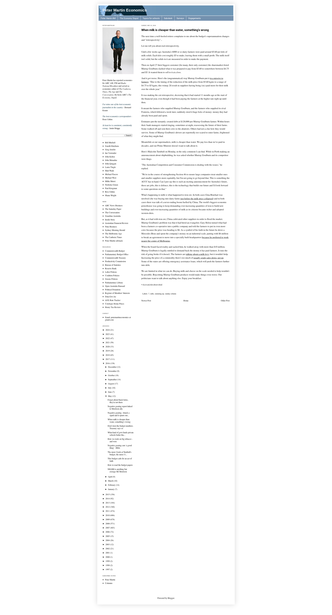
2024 (108, 329)
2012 (108, 506)
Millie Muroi (110, 181)
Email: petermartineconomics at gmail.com (118, 318)
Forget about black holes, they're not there (118, 401)
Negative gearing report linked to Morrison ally (120, 407)
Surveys (180, 18)
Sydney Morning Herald (115, 230)
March (111, 480)
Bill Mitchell (110, 142)
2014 (108, 498)
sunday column (170, 293)
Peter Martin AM (108, 18)
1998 (108, 565)
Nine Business (111, 226)
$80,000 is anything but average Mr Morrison (117, 470)
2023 (108, 334)
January (111, 489)
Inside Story (110, 219)
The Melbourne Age (113, 233)
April (110, 476)
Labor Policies (111, 272)
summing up (159, 293)
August (111, 383)
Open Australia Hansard (115, 286)
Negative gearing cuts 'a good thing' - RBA (120, 446)
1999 (108, 561)
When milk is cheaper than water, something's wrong (175, 30)
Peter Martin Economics (124, 10)
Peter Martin (110, 579)
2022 (108, 338)
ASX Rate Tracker (112, 300)
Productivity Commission (115, 261)
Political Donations (113, 289)
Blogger (171, 598)
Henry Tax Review (113, 307)
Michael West (110, 177)
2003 (108, 544)
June (110, 391)
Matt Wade (109, 170)
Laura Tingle (110, 167)
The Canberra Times (113, 237)
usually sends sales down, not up (208, 257)
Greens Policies (111, 279)
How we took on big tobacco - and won (120, 440)
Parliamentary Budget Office (116, 254)
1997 (108, 569)
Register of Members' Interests (117, 293)
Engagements (194, 18)
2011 (108, 511)
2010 (108, 515)
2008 (108, 523)
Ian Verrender (110, 153)
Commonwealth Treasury (115, 257)
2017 (108, 359)
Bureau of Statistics (113, 265)
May (110, 396)
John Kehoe (110, 156)
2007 (108, 527)
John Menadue (111, 160)
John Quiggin (110, 163)
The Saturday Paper (113, 209)
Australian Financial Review (116, 223)
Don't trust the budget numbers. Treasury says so (120, 427)
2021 (108, 342)
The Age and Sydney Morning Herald (152, 284)
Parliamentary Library (114, 282)
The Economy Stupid (129, 18)
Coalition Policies (112, 275)
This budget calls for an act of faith (120, 459)
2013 (108, 502)
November (112, 371)
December (112, 366)
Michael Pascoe (111, 174)
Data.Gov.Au (110, 296)
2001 (108, 552)
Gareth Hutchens (112, 146)
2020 (108, 346)
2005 (108, 536)
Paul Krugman (111, 188)
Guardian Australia (113, 216)
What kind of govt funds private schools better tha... (121, 433)
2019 (108, 350)
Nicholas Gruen (111, 184)
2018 (108, 355)
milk (152, 293)
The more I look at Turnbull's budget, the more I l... (119, 453)
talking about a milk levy (197, 254)
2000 (108, 557)
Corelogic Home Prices (114, 303)
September (112, 379)
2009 (108, 519)
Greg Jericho (110, 149)
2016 (108, 363)
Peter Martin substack (114, 240)
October (111, 375)
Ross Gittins (110, 191)
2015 (108, 494)
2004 (108, 540)
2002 (108, 548)
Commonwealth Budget (115, 250)
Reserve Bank (110, 268)
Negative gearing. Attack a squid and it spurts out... (118, 414)
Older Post (225, 300)
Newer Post (146, 300)
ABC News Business (114, 205)
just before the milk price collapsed (196, 198)
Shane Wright (110, 195)
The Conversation (112, 212)
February (112, 485)
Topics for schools (151, 18)
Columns (108, 583)
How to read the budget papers (120, 465)
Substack (168, 18)
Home (185, 300)
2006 (108, 531)
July (110, 387)
